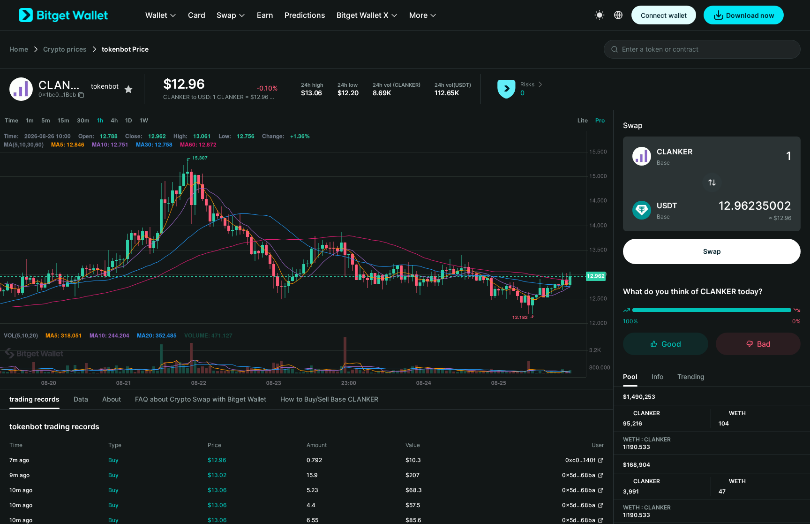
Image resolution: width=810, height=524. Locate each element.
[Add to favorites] (128, 89)
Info (657, 376)
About (111, 399)
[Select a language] (618, 15)
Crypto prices (65, 49)
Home (18, 49)
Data (81, 399)
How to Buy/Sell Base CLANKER (329, 399)
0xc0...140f (580, 459)
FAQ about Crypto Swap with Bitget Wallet (200, 399)
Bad (764, 344)
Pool (630, 376)
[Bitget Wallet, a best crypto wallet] (63, 15)
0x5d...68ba (578, 474)
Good (671, 344)
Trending (691, 376)
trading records (34, 399)
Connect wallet (664, 15)
